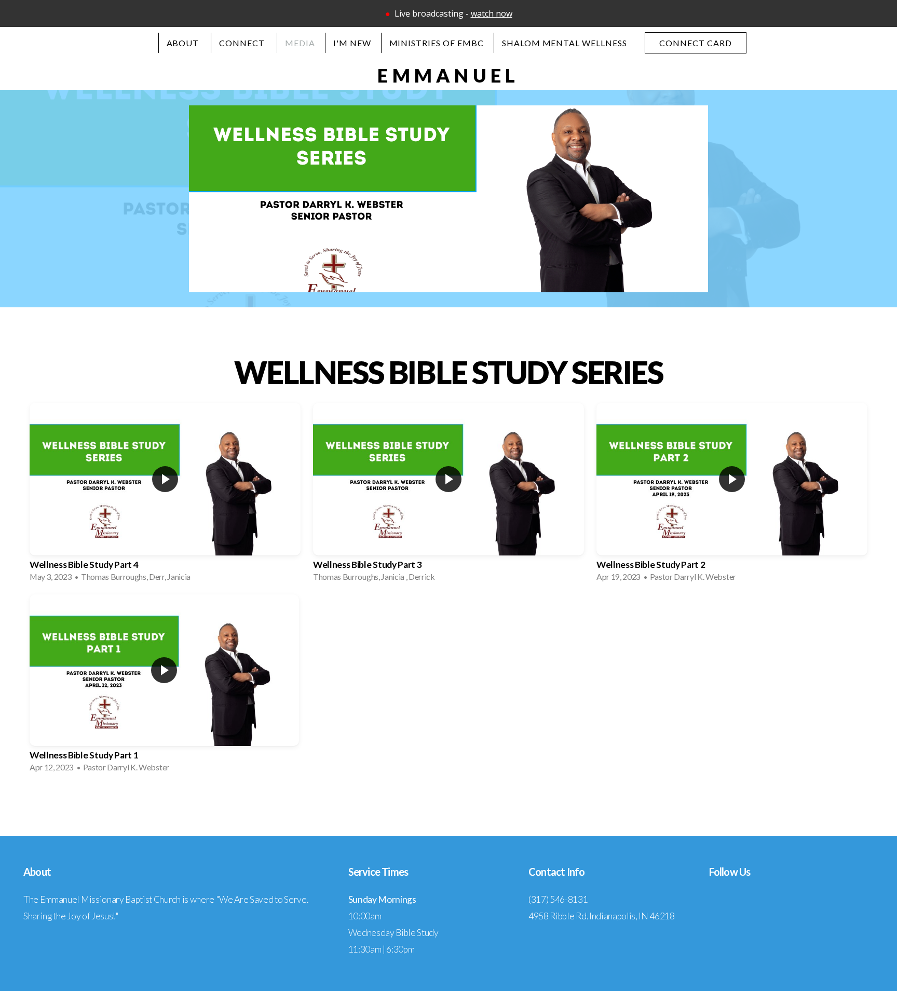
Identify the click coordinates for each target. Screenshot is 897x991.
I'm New (352, 43)
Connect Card (695, 43)
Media (300, 43)
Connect (243, 43)
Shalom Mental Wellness (564, 43)
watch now (491, 13)
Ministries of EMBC (436, 43)
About (184, 43)
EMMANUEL (448, 75)
